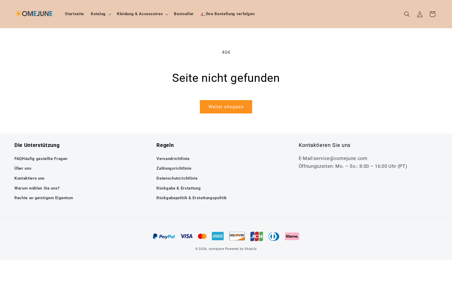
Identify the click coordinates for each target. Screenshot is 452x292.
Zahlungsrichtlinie (173, 168)
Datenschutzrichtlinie (176, 178)
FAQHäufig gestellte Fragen (40, 158)
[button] (100, 14)
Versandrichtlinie (172, 158)
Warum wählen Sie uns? (37, 188)
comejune (216, 249)
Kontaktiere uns (29, 178)
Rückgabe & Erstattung (178, 188)
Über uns (22, 168)
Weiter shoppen (226, 106)
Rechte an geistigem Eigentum (43, 198)
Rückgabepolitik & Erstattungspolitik (191, 198)
